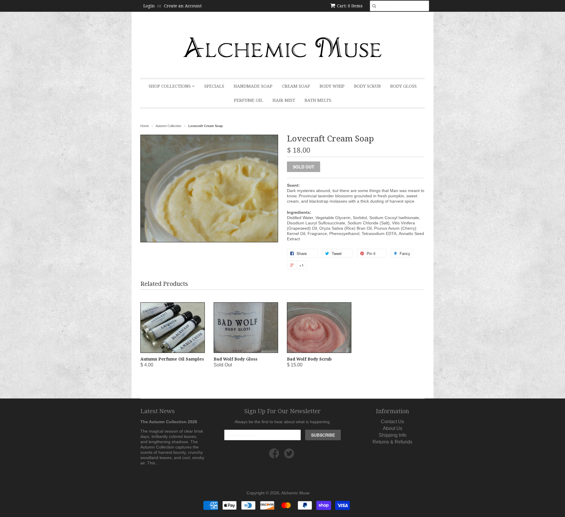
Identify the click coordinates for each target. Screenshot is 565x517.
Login (149, 6)
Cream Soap (296, 86)
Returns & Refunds (392, 441)
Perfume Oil (248, 100)
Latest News (157, 411)
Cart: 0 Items (350, 6)
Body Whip (332, 86)
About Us (392, 428)
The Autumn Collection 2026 (168, 421)
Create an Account (183, 6)
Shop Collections (170, 86)
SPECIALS (214, 86)
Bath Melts (318, 100)
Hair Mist (283, 100)
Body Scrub (367, 86)
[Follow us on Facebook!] (275, 456)
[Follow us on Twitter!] (290, 456)
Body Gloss (403, 86)
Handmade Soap (253, 86)
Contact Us (392, 421)
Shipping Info (392, 435)
